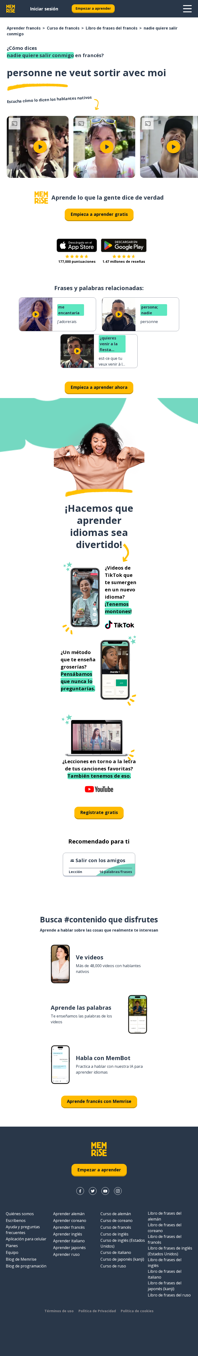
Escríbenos (16, 1220)
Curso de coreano (116, 1220)
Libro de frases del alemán (164, 1216)
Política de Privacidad (97, 1311)
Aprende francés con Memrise (99, 1101)
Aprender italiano (69, 1240)
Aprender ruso (66, 1254)
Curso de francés (63, 28)
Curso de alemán (115, 1213)
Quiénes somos (20, 1213)
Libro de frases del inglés (164, 1262)
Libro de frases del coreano (164, 1227)
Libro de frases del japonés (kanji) (164, 1285)
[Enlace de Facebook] (80, 1191)
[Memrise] (10, 9)
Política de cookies (137, 1311)
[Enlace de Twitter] (93, 1191)
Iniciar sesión (44, 9)
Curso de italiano (115, 1252)
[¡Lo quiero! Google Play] (124, 245)
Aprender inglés (67, 1234)
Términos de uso (59, 1311)
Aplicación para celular (26, 1239)
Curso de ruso (113, 1266)
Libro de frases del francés (111, 28)
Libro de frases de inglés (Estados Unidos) (170, 1251)
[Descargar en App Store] (77, 245)
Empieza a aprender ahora (99, 387)
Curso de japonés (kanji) (122, 1259)
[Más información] (187, 9)
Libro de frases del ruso (169, 1295)
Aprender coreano (69, 1220)
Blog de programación (26, 1266)
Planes (12, 1245)
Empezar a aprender (93, 8)
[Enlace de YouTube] (105, 1191)
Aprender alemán (69, 1213)
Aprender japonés (69, 1247)
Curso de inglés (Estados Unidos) (122, 1243)
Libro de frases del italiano (164, 1274)
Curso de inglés (114, 1234)
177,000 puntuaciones (77, 261)
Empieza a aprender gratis (99, 214)
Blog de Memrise (21, 1259)
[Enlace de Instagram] (118, 1191)
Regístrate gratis (99, 812)
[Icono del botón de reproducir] (40, 147)
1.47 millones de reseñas (123, 261)
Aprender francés (24, 28)
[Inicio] (41, 197)
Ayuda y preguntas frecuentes (23, 1229)
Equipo (12, 1252)
